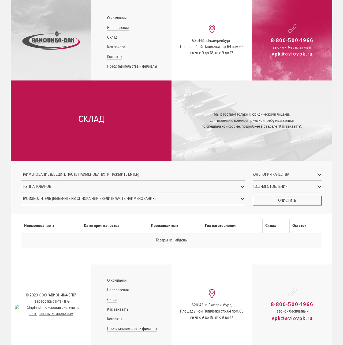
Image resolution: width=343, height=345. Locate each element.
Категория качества (102, 225)
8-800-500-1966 (292, 40)
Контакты (114, 56)
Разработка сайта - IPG (51, 301)
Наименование (37, 225)
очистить (287, 200)
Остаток (299, 225)
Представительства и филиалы (132, 66)
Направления (118, 27)
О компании (116, 18)
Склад (112, 37)
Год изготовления (220, 225)
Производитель (164, 225)
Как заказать (117, 47)
